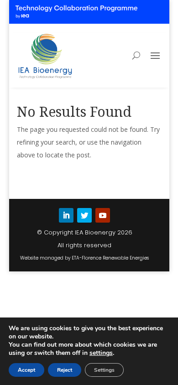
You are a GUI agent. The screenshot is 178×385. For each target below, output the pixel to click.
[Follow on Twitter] (84, 215)
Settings (104, 370)
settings (101, 353)
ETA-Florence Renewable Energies (110, 258)
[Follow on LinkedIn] (66, 215)
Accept (26, 370)
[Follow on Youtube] (102, 215)
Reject (64, 370)
